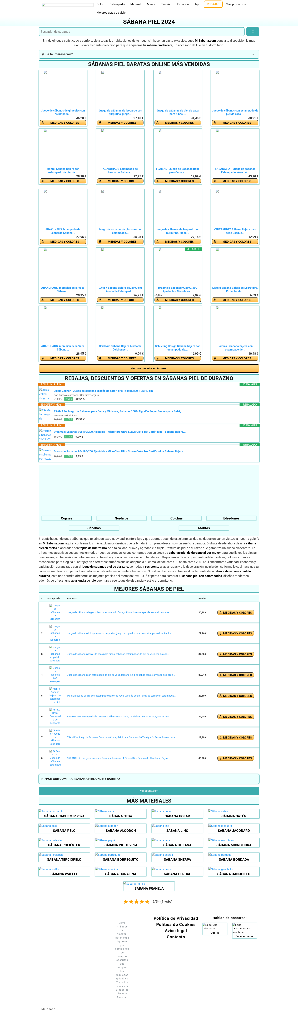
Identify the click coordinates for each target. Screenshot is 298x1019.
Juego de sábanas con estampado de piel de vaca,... (235, 112)
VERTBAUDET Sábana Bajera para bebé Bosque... (235, 231)
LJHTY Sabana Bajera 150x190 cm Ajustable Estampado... (120, 289)
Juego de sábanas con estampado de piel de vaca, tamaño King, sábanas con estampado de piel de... (121, 674)
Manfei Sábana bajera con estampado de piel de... (63, 170)
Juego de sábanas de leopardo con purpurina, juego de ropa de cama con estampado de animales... (120, 633)
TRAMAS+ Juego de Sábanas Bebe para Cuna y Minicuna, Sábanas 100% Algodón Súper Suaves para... (122, 737)
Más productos (236, 4)
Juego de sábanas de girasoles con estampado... (63, 112)
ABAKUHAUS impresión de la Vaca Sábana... (63, 289)
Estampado (117, 4)
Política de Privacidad (176, 918)
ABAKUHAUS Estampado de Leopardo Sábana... (120, 170)
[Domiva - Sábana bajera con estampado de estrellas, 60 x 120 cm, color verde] (235, 325)
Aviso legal (176, 930)
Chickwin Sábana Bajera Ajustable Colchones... (120, 347)
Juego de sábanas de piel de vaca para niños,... (178, 112)
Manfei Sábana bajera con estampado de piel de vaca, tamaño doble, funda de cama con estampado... (121, 695)
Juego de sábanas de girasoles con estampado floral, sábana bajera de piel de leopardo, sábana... (119, 612)
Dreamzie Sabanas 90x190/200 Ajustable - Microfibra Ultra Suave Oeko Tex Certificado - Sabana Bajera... (120, 431)
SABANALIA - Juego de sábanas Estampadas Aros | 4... (235, 170)
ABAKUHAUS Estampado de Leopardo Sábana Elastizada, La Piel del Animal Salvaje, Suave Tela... (119, 716)
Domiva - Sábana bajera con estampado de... (235, 347)
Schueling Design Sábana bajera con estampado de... (177, 347)
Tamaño (166, 4)
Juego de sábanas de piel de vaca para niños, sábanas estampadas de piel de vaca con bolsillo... (118, 654)
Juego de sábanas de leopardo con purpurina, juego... (120, 112)
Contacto (176, 937)
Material (135, 4)
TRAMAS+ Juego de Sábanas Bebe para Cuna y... (178, 170)
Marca (151, 4)
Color (100, 4)
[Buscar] (252, 31)
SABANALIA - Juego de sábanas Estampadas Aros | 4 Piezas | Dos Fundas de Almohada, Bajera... (119, 758)
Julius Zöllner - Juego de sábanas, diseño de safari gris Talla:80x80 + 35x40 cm (103, 390)
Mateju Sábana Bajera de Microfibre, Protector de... (235, 289)
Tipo (197, 4)
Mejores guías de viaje (111, 12)
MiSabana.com (149, 790)
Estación (183, 4)
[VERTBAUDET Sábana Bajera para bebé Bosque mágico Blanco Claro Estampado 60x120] (235, 209)
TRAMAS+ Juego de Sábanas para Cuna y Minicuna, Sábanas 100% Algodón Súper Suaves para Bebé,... (118, 411)
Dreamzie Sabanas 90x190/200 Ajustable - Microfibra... (177, 289)
